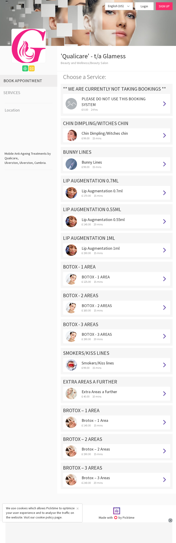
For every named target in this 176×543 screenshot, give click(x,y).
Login (144, 6)
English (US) (116, 6)
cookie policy (45, 517)
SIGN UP (164, 6)
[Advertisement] (89, 532)
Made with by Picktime (117, 517)
